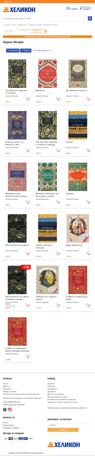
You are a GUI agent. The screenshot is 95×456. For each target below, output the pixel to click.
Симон (69, 142)
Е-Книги (54, 25)
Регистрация (8, 425)
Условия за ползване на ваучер (62, 399)
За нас (6, 383)
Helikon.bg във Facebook (14, 404)
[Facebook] (5, 409)
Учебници (22, 25)
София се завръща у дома (77, 298)
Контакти (7, 389)
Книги (14, 25)
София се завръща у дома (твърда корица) (17, 349)
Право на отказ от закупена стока (63, 402)
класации (9, 31)
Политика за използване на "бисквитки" (21, 394)
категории (13, 50)
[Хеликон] (19, 7)
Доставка (52, 391)
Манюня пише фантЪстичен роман (16, 194)
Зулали (69, 193)
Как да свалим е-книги (58, 397)
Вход (5, 422)
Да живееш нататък (76, 90)
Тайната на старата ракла (46, 298)
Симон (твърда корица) (44, 246)
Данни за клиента (56, 394)
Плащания (52, 389)
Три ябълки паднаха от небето (16, 91)
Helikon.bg (8, 1)
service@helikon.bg (11, 402)
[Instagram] (10, 409)
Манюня (40, 90)
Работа (6, 386)
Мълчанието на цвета (17, 245)
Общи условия (9, 391)
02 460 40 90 (36, 32)
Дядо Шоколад (74, 245)
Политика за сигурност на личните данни (22, 398)
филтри (27, 50)
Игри (39, 25)
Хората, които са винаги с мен (14, 143)
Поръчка (51, 386)
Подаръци (31, 25)
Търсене (51, 383)
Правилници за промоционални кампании (67, 408)
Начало (6, 25)
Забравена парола (11, 427)
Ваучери (46, 25)
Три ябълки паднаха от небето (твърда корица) (46, 144)
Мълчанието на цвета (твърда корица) (17, 298)
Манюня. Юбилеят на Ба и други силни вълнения (47, 196)
